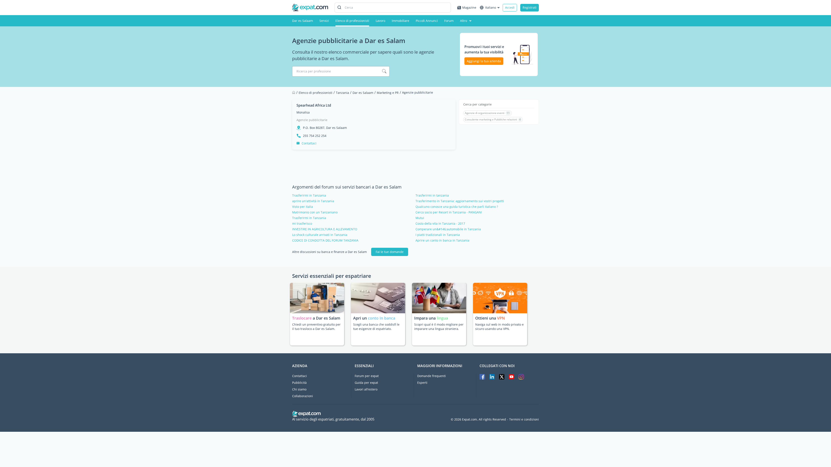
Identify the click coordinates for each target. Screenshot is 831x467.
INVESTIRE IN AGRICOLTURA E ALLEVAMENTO (324, 229)
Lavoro (380, 21)
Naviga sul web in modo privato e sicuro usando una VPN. (499, 326)
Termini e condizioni (524, 419)
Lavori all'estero (366, 389)
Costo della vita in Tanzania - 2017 (440, 223)
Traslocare (302, 318)
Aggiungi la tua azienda (484, 61)
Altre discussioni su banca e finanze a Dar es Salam (329, 251)
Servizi (324, 21)
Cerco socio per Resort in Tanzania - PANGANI (449, 212)
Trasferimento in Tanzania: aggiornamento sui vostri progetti (460, 201)
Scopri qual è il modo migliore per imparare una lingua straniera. (439, 326)
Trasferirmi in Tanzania (309, 195)
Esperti (422, 383)
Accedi (510, 7)
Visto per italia (302, 206)
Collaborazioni (302, 396)
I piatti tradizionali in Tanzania (438, 234)
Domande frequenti (431, 376)
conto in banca (381, 318)
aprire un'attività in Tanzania (313, 201)
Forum (449, 21)
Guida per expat (366, 383)
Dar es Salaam (302, 21)
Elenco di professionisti (352, 21)
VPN (501, 318)
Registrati (529, 7)
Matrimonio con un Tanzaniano (315, 212)
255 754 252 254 (314, 135)
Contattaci (309, 143)
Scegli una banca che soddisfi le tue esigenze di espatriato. (376, 326)
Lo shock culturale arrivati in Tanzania (319, 234)
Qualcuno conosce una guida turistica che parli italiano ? (457, 206)
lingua (442, 318)
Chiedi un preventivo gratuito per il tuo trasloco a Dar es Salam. (316, 326)
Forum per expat (367, 376)
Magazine (469, 7)
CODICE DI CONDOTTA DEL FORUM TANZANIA (325, 240)
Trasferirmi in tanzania (432, 195)
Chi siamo (299, 389)
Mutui (420, 217)
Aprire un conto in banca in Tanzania (442, 240)
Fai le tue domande (390, 252)
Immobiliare (400, 21)
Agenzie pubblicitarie (311, 120)
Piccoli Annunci (427, 21)
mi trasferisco (302, 223)
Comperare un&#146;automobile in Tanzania (448, 229)
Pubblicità (299, 383)
